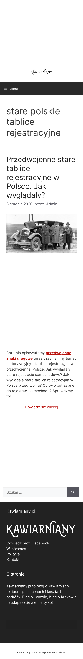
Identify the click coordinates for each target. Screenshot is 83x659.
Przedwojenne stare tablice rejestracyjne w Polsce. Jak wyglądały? (40, 177)
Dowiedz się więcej (41, 407)
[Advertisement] (41, 305)
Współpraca (16, 549)
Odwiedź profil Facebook (27, 543)
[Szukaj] (73, 492)
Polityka (13, 554)
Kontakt (12, 559)
